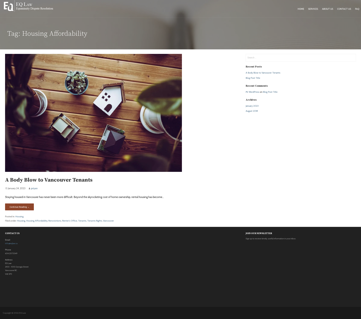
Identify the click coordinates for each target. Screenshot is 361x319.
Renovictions (54, 220)
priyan (34, 188)
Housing (19, 216)
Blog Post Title (253, 78)
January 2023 (252, 106)
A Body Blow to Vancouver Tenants (49, 180)
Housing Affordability (36, 220)
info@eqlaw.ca (11, 243)
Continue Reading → (19, 207)
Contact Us (344, 9)
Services (313, 9)
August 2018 (252, 111)
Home (301, 9)
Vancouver (108, 220)
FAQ (357, 9)
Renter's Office (69, 220)
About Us (327, 9)
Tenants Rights (94, 220)
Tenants (82, 220)
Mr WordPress (252, 92)
